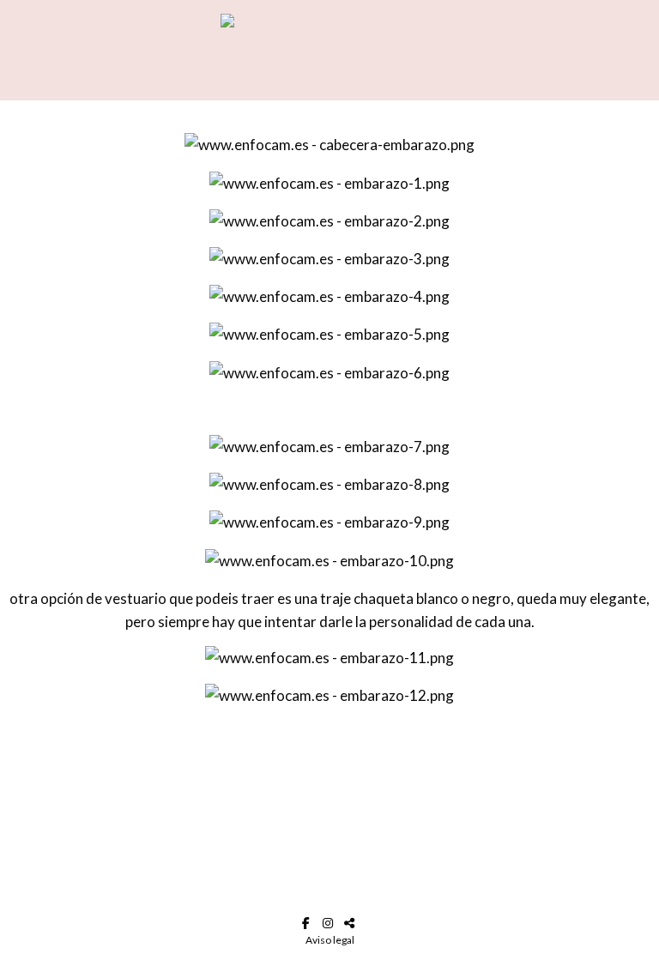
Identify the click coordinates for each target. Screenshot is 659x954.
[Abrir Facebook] (308, 923)
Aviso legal (329, 939)
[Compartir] (351, 923)
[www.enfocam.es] (330, 50)
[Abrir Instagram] (330, 923)
